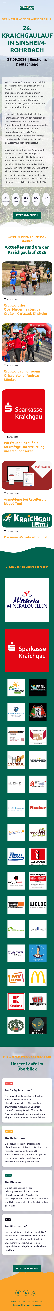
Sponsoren (17, 1305)
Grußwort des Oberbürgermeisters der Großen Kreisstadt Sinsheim (25, 309)
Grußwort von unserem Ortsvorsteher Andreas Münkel (22, 375)
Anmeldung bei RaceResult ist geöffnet (25, 501)
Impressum (26, 1305)
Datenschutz (36, 1305)
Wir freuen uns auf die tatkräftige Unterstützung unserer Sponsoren (24, 447)
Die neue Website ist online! (25, 537)
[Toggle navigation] (4, 4)
